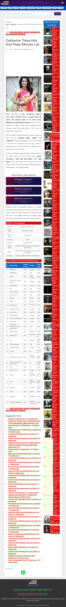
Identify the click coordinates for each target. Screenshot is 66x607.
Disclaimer (33, 589)
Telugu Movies (21, 34)
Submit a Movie (43, 594)
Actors (11, 32)
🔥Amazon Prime (47, 7)
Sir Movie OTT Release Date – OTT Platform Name (23, 419)
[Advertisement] (24, 64)
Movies (7, 34)
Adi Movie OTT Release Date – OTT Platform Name (23, 493)
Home (7, 24)
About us (25, 589)
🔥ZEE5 (10, 7)
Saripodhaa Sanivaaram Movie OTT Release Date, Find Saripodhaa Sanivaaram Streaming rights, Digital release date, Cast (24, 445)
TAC (50, 589)
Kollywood (26, 32)
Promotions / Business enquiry (27, 594)
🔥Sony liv (22, 7)
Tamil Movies (14, 34)
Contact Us (18, 589)
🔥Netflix (39, 7)
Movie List (13, 24)
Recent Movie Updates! (51, 23)
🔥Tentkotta (4, 7)
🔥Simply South (31, 7)
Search (57, 14)
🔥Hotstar (60, 7)
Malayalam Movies (35, 32)
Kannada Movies (18, 32)
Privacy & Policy (42, 589)
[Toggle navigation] (62, 2)
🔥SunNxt (16, 7)
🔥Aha (54, 7)
